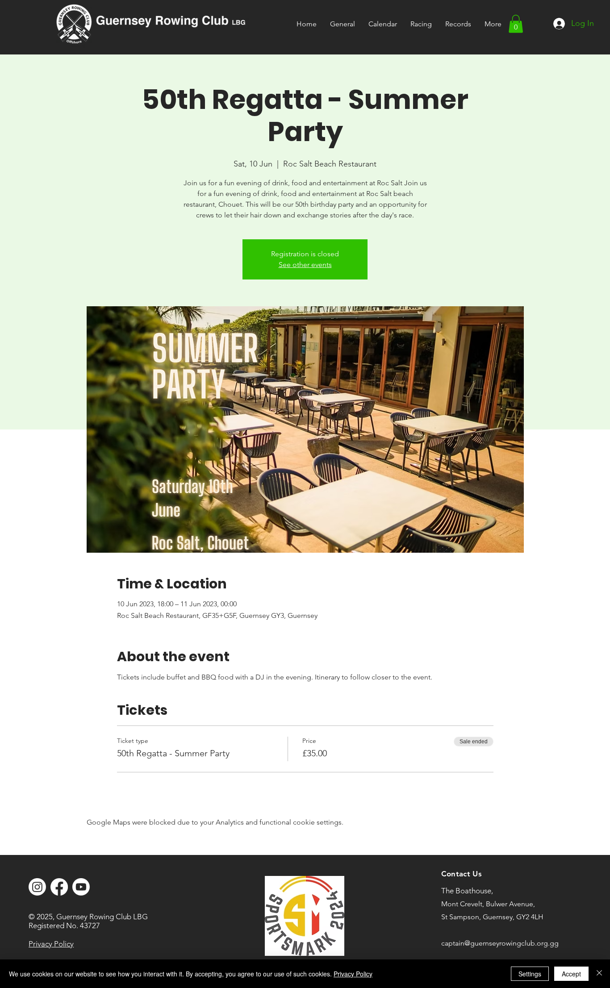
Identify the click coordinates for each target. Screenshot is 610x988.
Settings (529, 973)
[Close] (599, 974)
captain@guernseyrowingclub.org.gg (500, 943)
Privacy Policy (353, 973)
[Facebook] (59, 887)
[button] (421, 24)
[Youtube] (81, 887)
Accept (571, 973)
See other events (305, 264)
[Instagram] (37, 887)
